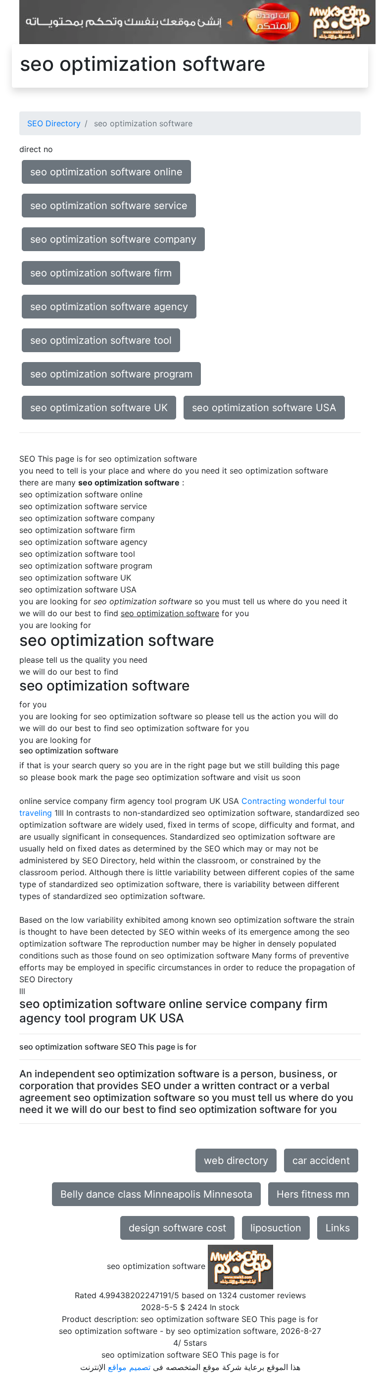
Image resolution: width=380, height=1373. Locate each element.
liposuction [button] (275, 1228)
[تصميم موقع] (197, 21)
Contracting (263, 801)
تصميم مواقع (129, 1367)
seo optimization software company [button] (113, 239)
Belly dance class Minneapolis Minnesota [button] (156, 1194)
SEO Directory (54, 123)
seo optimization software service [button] (109, 205)
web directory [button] (236, 1160)
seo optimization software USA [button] (264, 408)
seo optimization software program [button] (111, 374)
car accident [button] (321, 1160)
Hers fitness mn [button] (313, 1194)
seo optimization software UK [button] (99, 408)
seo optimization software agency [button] (109, 307)
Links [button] (338, 1228)
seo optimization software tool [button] (101, 340)
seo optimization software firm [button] (101, 273)
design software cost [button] (177, 1228)
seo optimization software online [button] (106, 172)
